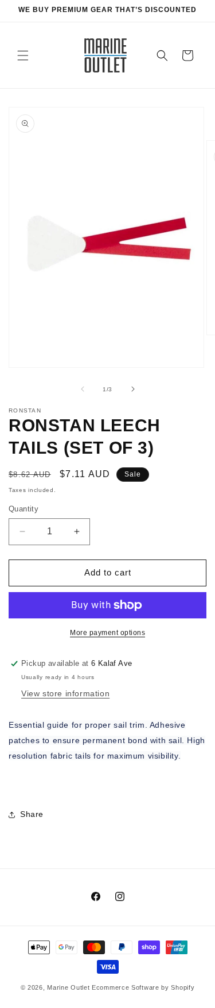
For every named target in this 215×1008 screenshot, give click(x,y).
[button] (23, 55)
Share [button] (32, 814)
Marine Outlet (68, 987)
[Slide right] (133, 389)
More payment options (107, 633)
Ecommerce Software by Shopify (143, 987)
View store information (65, 693)
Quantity (23, 509)
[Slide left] (82, 389)
